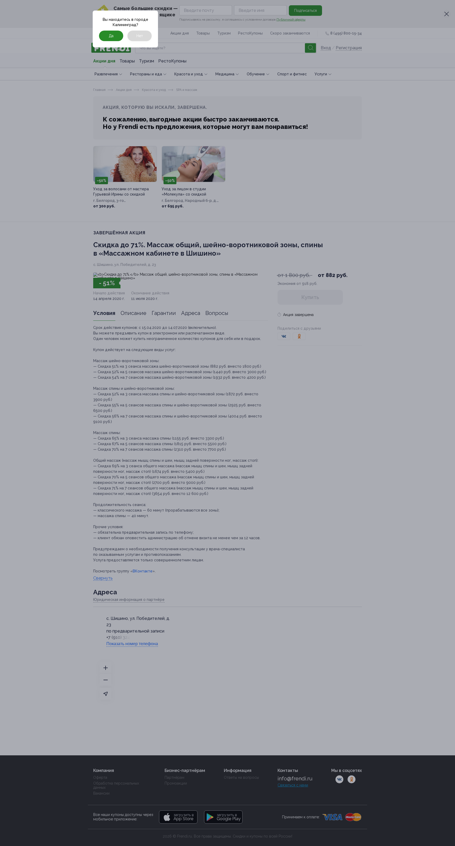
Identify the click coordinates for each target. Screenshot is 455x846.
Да (111, 36)
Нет (139, 36)
